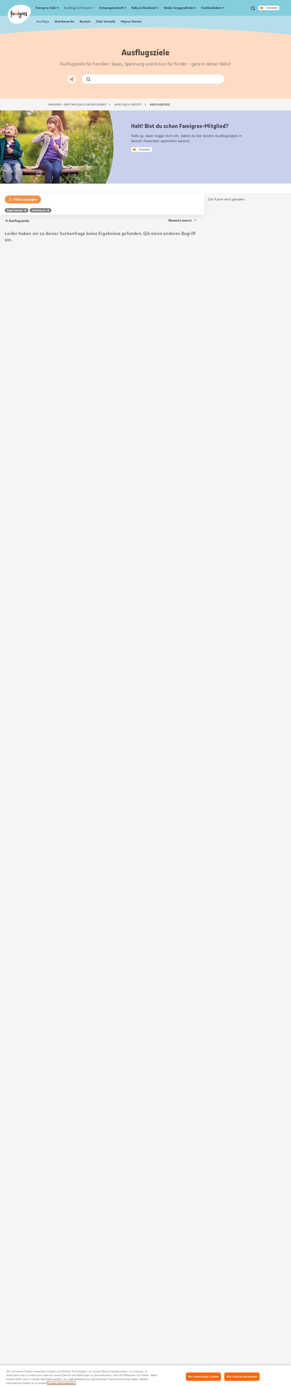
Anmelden (272, 8)
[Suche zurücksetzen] (218, 79)
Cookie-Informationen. (61, 1382)
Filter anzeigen (25, 199)
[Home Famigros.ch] (19, 14)
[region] (145, 1376)
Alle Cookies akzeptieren (241, 1376)
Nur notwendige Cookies (203, 1376)
